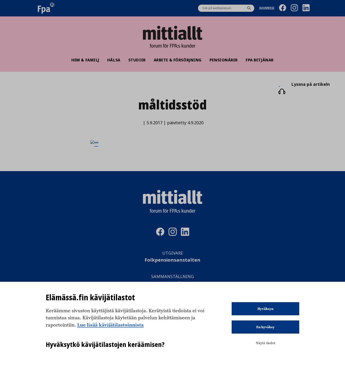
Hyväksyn (265, 308)
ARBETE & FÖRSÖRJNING (178, 60)
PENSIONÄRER (224, 60)
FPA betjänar (260, 60)
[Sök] (249, 8)
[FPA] (46, 8)
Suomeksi (266, 8)
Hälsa (113, 60)
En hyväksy (265, 327)
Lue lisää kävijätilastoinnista (110, 324)
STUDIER (137, 60)
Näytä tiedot (265, 343)
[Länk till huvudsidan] (172, 33)
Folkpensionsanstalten (172, 260)
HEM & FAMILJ (85, 60)
